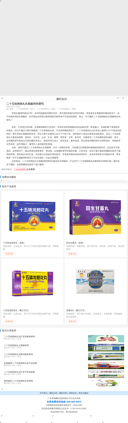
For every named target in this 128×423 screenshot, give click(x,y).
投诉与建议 (83, 393)
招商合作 (73, 393)
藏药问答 (63, 393)
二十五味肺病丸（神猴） (67, 109)
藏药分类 (53, 393)
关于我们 (43, 393)
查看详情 (9, 254)
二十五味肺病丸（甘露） (46, 109)
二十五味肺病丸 (100, 116)
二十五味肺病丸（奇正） (26, 109)
